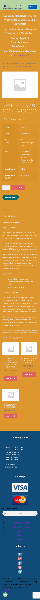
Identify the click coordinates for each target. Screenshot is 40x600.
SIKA (12, 66)
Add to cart (18, 188)
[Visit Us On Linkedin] (20, 554)
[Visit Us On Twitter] (20, 572)
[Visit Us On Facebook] (20, 563)
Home (7, 64)
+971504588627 (22, 55)
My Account (21, 535)
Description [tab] (6, 209)
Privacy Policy (21, 531)
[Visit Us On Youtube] (20, 567)
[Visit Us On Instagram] (20, 559)
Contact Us (21, 539)
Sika (4, 243)
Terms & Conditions (21, 527)
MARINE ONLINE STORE (17, 64)
